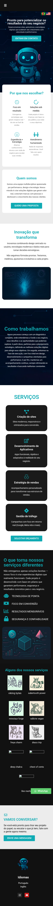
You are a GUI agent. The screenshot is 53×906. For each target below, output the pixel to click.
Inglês (23, 886)
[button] (5, 5)
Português (23, 883)
